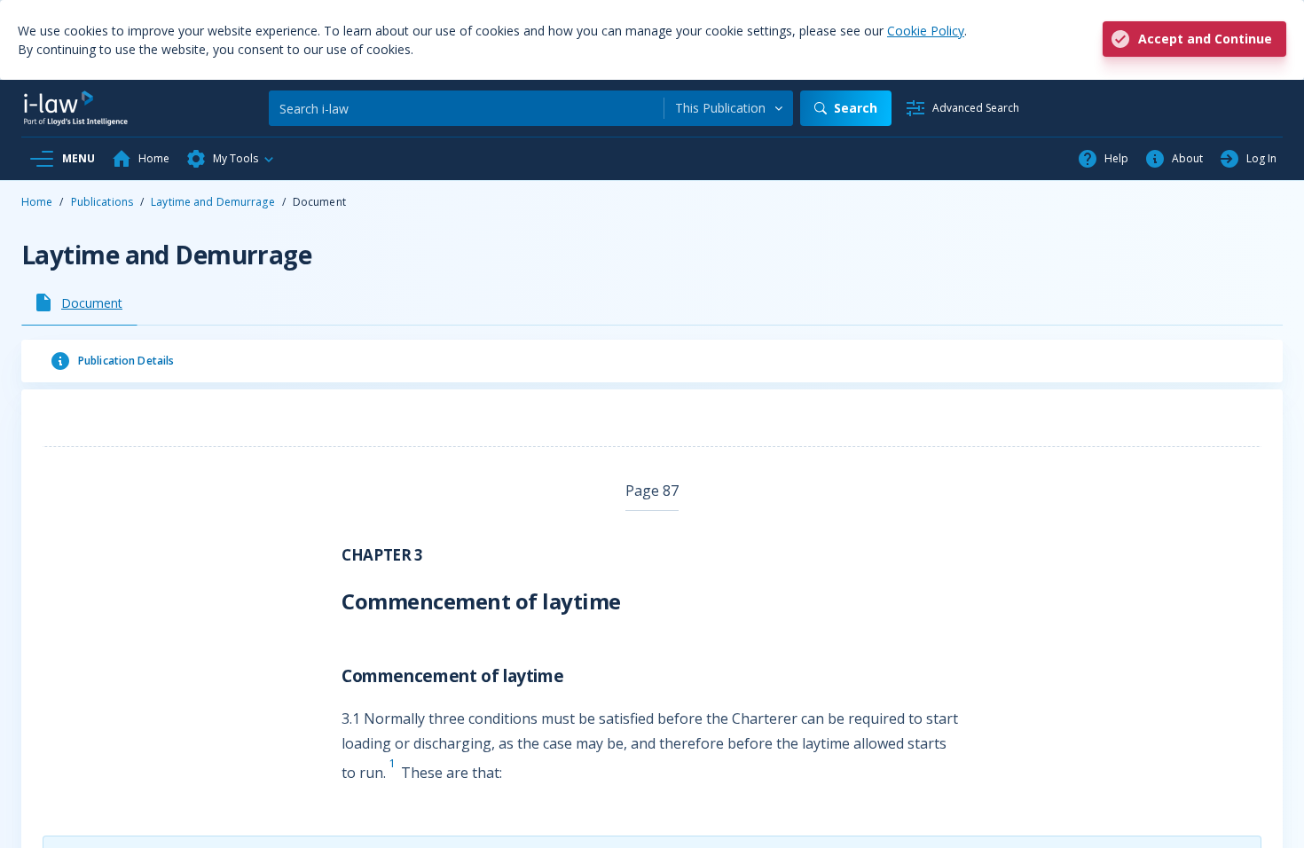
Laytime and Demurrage (213, 201)
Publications (102, 201)
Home (36, 201)
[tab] (79, 302)
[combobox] (728, 108)
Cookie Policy (925, 30)
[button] (230, 159)
